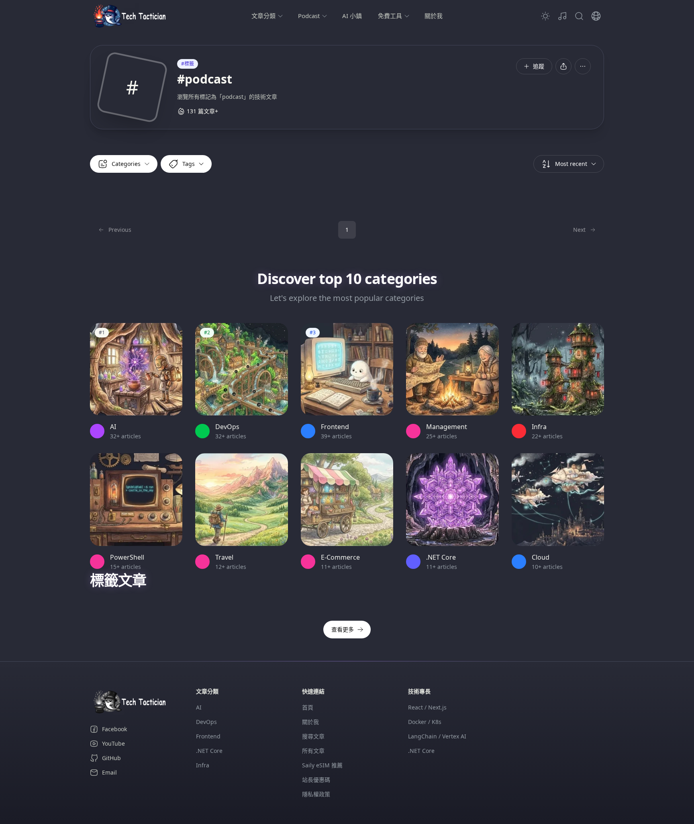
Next (579, 229)
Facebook (114, 729)
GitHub (111, 758)
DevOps (206, 722)
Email (109, 772)
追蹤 (538, 66)
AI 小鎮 (352, 16)
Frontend (208, 736)
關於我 (434, 16)
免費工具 (390, 16)
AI (199, 707)
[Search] (579, 16)
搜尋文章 (313, 736)
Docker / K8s (424, 722)
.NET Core (209, 750)
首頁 (307, 707)
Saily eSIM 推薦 (322, 765)
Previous (119, 229)
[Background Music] (562, 16)
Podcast (309, 16)
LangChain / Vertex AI (437, 736)
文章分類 (263, 16)
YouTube (113, 743)
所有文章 (313, 750)
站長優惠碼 (316, 779)
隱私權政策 (316, 794)
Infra (202, 765)
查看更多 (342, 629)
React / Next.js (427, 707)
